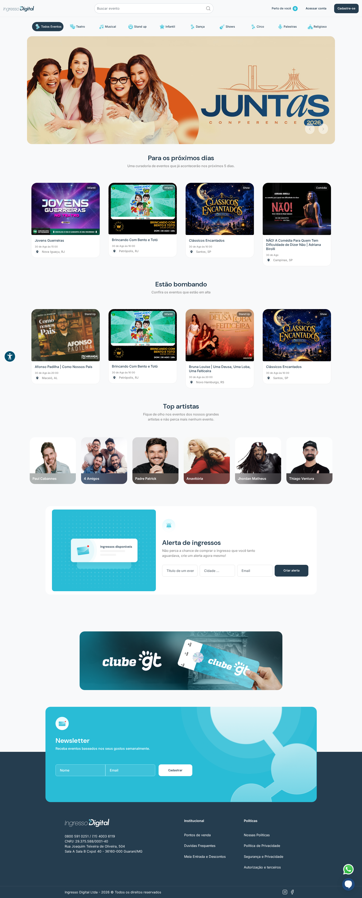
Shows (230, 26)
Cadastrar (175, 662)
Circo (260, 26)
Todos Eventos (51, 26)
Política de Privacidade (262, 738)
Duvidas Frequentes (199, 738)
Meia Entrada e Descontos (205, 749)
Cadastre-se (346, 8)
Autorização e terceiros (262, 759)
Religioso (320, 26)
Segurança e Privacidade (263, 749)
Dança (200, 26)
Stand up (140, 26)
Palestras (290, 26)
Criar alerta (291, 462)
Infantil (170, 26)
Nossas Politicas (257, 727)
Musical (110, 26)
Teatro (80, 26)
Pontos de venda (197, 727)
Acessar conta (316, 8)
